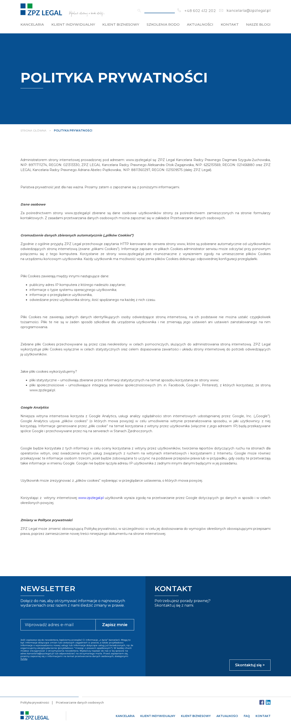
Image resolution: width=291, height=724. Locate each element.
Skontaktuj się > (250, 665)
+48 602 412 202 (200, 11)
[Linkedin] (268, 702)
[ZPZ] (62, 16)
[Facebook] (261, 702)
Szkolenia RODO (163, 24)
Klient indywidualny (73, 24)
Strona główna (33, 130)
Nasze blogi (258, 24)
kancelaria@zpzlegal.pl (249, 10)
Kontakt (230, 24)
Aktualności (200, 24)
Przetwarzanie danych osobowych (80, 702)
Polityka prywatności (34, 702)
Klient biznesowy (120, 24)
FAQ (247, 716)
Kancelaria (32, 24)
